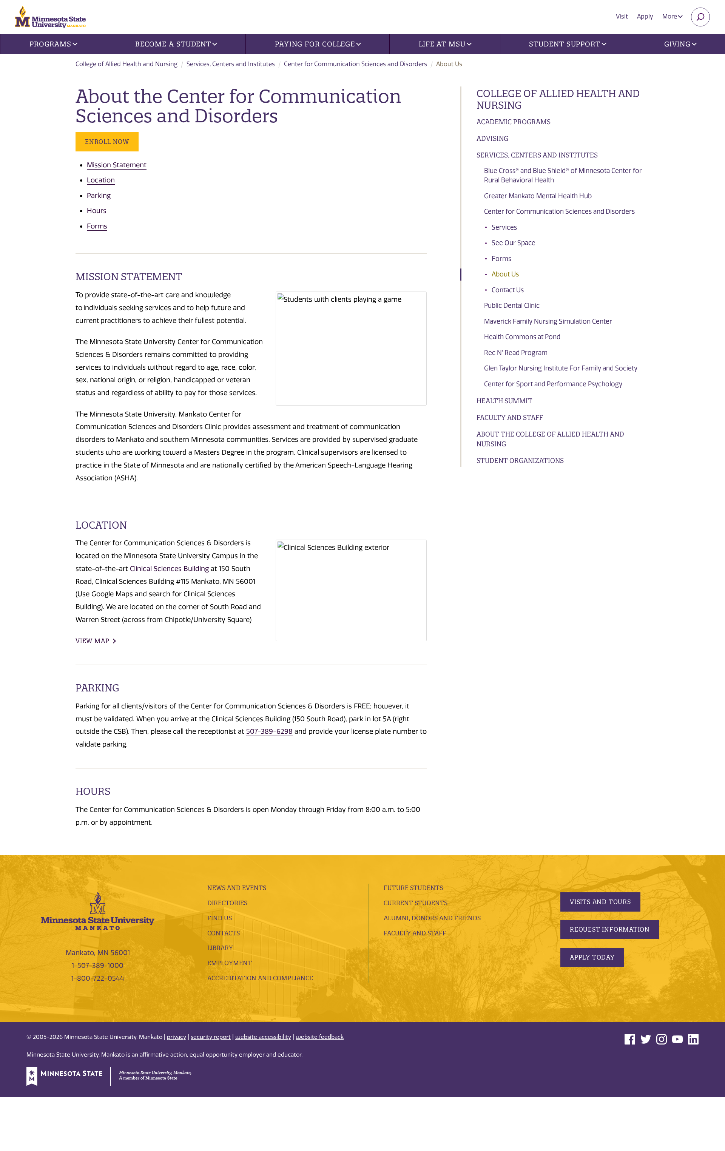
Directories (227, 903)
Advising (492, 138)
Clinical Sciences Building (169, 569)
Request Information (610, 929)
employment (229, 963)
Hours (96, 211)
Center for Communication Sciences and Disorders (355, 64)
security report (211, 1037)
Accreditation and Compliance (260, 978)
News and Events (236, 888)
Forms (501, 258)
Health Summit (504, 401)
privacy (176, 1037)
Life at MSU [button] (442, 44)
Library (220, 948)
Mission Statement (117, 165)
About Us (505, 274)
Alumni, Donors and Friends (432, 918)
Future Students (413, 888)
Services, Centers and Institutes (231, 64)
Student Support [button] (564, 44)
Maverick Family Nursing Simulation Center (548, 321)
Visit (622, 16)
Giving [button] (677, 44)
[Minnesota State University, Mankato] (97, 910)
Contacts (223, 933)
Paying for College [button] (315, 44)
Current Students (415, 903)
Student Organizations (520, 460)
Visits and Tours (600, 902)
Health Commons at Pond (522, 337)
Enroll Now (107, 141)
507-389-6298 (269, 731)
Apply (645, 16)
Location (101, 180)
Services (504, 227)
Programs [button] (50, 44)
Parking (99, 195)
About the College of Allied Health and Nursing (550, 439)
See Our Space (513, 243)
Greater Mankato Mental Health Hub (538, 196)
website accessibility (263, 1037)
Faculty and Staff (510, 417)
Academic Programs (514, 122)
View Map (92, 641)
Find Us (219, 918)
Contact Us (508, 290)
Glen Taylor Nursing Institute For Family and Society (560, 368)
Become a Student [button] (173, 44)
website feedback (320, 1037)
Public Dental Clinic (512, 305)
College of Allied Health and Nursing (126, 64)
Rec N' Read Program (516, 352)
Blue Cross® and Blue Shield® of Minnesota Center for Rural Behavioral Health (563, 175)
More (670, 16)
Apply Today (592, 957)
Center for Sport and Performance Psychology (553, 384)
